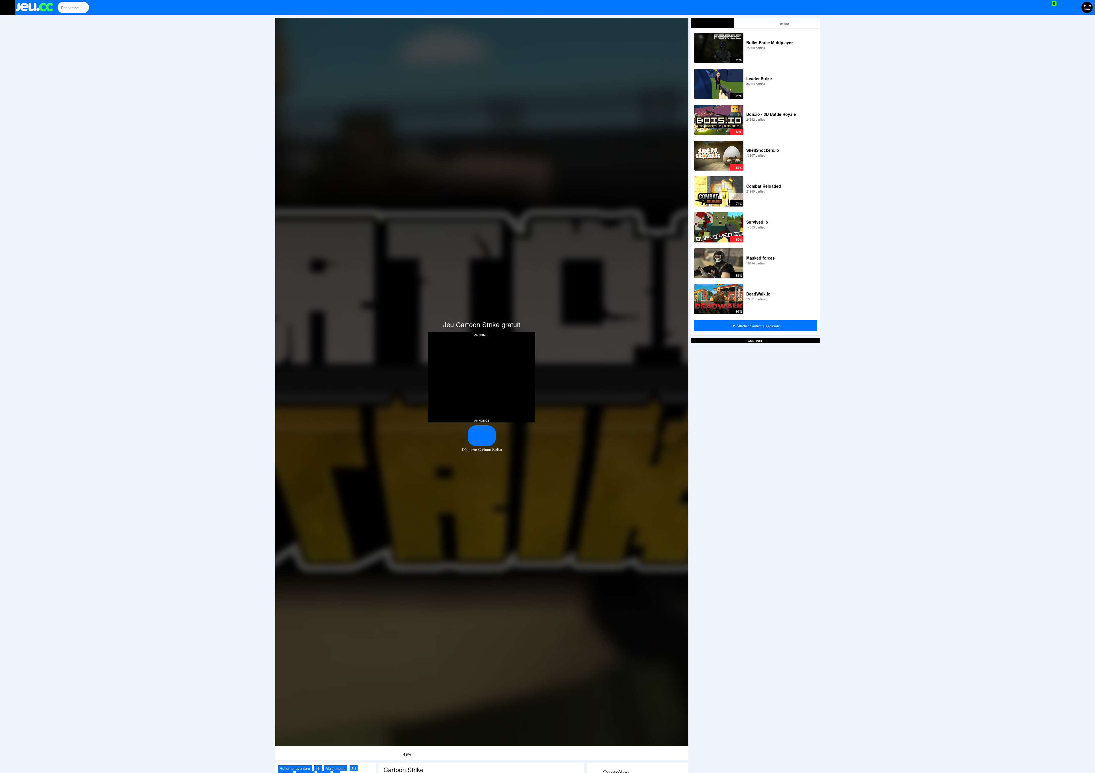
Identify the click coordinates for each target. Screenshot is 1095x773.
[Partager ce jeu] (564, 752)
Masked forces (760, 258)
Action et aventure (295, 768)
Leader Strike (759, 78)
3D (353, 768)
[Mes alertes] (1073, 7)
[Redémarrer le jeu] (316, 752)
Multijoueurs (336, 768)
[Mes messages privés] (1062, 7)
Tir (318, 768)
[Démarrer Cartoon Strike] (482, 435)
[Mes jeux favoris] (1040, 7)
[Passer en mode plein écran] (647, 752)
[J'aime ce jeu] (389, 753)
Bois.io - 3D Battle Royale (771, 114)
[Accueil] (37, 8)
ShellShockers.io (762, 150)
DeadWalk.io (758, 294)
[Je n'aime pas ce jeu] (397, 753)
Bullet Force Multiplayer (769, 42)
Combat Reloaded (763, 186)
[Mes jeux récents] (1028, 7)
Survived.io (757, 222)
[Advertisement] (482, 377)
